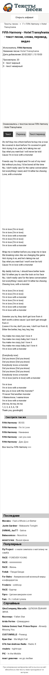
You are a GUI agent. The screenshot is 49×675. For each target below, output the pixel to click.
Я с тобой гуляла (17, 599)
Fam (4, 599)
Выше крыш (22, 540)
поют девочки (9, 658)
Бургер (12, 589)
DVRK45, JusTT (10, 530)
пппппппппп (15, 562)
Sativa (23, 530)
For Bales (7, 576)
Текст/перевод (37, 134)
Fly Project (7, 549)
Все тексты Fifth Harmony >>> (16, 447)
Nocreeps (7, 616)
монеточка (8, 540)
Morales (6, 521)
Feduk (5, 572)
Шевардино (23, 621)
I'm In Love (24, 427)
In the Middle (14, 653)
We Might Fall (21, 639)
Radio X (32, 644)
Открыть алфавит (24, 17)
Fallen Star (19, 616)
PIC (4, 653)
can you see (25, 437)
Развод (23, 634)
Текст (8, 134)
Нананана (24, 432)
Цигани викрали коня (20, 594)
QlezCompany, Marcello (14, 608)
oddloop (17, 585)
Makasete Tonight (28, 525)
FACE (4, 557)
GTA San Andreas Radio (14, 644)
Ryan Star (7, 639)
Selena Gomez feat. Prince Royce (19, 626)
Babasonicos (8, 535)
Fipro (4, 594)
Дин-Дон (23, 441)
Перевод (20, 134)
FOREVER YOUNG (18, 557)
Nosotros (22, 535)
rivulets (6, 649)
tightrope (16, 648)
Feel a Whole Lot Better (24, 521)
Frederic (6, 585)
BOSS (21, 422)
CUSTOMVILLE (9, 634)
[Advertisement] (24, 95)
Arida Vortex (8, 621)
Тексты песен (11, 24)
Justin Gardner (9, 526)
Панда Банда (17, 571)
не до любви (26, 658)
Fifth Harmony (32, 24)
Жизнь (12, 567)
